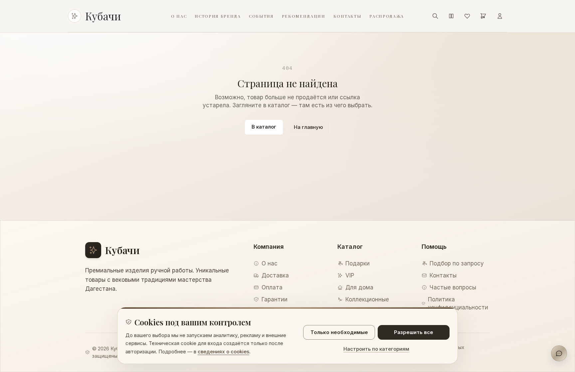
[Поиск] (435, 16)
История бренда (218, 16)
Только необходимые (339, 332)
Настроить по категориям (376, 349)
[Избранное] (467, 16)
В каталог (264, 127)
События (261, 16)
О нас (179, 16)
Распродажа (386, 16)
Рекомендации (303, 16)
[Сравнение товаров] (451, 16)
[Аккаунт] (499, 16)
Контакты (347, 16)
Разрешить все (413, 332)
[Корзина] (483, 16)
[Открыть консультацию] (559, 353)
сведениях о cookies (223, 351)
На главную (308, 127)
